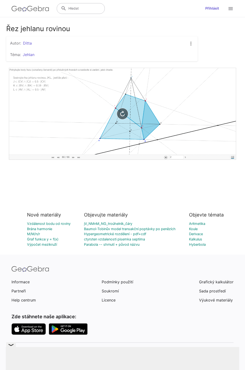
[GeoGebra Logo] (30, 8)
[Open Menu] (231, 8)
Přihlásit (212, 8)
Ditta (27, 43)
